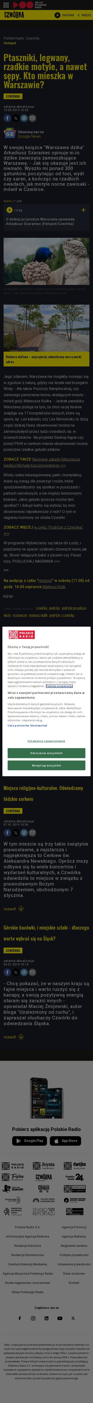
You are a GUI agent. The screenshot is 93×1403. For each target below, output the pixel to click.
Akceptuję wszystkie (46, 765)
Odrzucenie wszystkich (46, 753)
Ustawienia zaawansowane (46, 741)
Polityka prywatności (59, 686)
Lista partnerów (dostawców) (27, 726)
